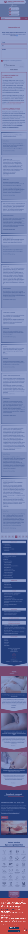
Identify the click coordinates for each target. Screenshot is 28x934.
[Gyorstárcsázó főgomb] (25, 930)
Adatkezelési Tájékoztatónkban (8, 909)
